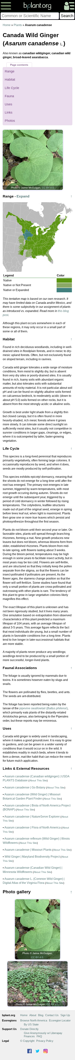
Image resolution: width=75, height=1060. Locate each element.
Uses (8, 104)
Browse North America (33, 1020)
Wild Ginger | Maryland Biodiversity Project (32, 856)
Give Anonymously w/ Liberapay (43, 1033)
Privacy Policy (44, 1040)
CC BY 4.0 (48, 187)
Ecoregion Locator (60, 1020)
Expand (23, 196)
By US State (31, 1024)
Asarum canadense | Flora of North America (32, 827)
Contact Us (52, 1015)
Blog (40, 1015)
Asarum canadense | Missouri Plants (28, 849)
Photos (10, 120)
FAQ (39, 1036)
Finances (29, 1036)
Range (9, 71)
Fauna (9, 96)
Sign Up (65, 1015)
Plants (18, 25)
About (32, 1015)
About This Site (38, 780)
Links (8, 112)
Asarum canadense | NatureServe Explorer (32, 816)
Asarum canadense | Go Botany (24, 787)
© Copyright (27, 1040)
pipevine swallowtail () (43, 708)
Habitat (10, 79)
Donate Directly (29, 1029)
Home (7, 25)
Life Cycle (12, 88)
